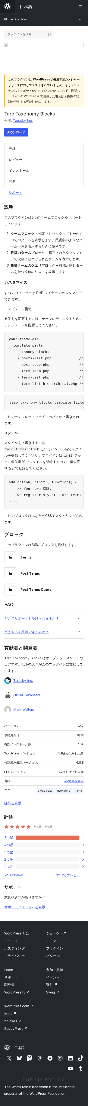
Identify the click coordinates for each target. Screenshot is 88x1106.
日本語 (19, 1048)
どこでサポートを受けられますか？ (31, 618)
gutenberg (63, 790)
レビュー (15, 160)
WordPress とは (16, 933)
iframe (78, 790)
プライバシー (14, 956)
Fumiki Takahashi (26, 695)
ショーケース (56, 933)
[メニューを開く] (81, 6)
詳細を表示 (12, 803)
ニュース (11, 941)
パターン (53, 956)
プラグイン (54, 948)
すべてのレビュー (70, 875)
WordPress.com (18, 1006)
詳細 (12, 148)
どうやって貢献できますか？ (26, 632)
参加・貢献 (54, 970)
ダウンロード (16, 132)
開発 (12, 181)
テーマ (51, 941)
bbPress (13, 1021)
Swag (52, 992)
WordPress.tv (17, 992)
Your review (13, 875)
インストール (19, 170)
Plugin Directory (15, 19)
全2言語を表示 (74, 781)
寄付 (51, 984)
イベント (53, 977)
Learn (8, 970)
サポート (15, 192)
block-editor (46, 790)
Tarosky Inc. (23, 120)
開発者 (9, 984)
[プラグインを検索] (49, 34)
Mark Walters (23, 709)
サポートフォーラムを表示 (24, 907)
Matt (10, 1014)
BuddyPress (16, 1028)
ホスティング (14, 948)
